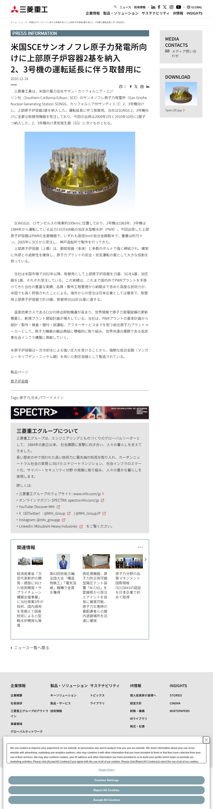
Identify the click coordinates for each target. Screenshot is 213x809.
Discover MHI (44, 506)
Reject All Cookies (106, 790)
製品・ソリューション (121, 13)
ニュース (125, 7)
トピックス (97, 695)
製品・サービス (60, 703)
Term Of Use (173, 110)
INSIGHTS (194, 13)
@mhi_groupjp (48, 519)
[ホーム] (29, 8)
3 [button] (142, 547)
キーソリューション (63, 695)
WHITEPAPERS (180, 711)
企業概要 (16, 695)
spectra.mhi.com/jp (83, 500)
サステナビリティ (156, 13)
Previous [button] (14, 588)
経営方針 (136, 703)
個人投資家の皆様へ (143, 695)
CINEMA (175, 703)
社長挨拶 (16, 703)
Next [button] (146, 588)
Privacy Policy (106, 769)
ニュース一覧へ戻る (31, 647)
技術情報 (56, 711)
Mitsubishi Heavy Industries (55, 526)
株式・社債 (137, 726)
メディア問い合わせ (184, 53)
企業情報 (93, 13)
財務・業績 (137, 711)
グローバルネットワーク (27, 731)
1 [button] (138, 547)
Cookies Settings (106, 780)
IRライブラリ (138, 718)
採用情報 (140, 7)
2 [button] (140, 547)
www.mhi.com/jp (87, 493)
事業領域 (16, 724)
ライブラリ (97, 703)
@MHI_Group (54, 513)
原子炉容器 (19, 381)
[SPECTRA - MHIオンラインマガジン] (80, 411)
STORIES (176, 695)
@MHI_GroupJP (88, 513)
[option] (33, 590)
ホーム (14, 22)
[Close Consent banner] (206, 740)
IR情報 (178, 13)
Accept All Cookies (106, 800)
